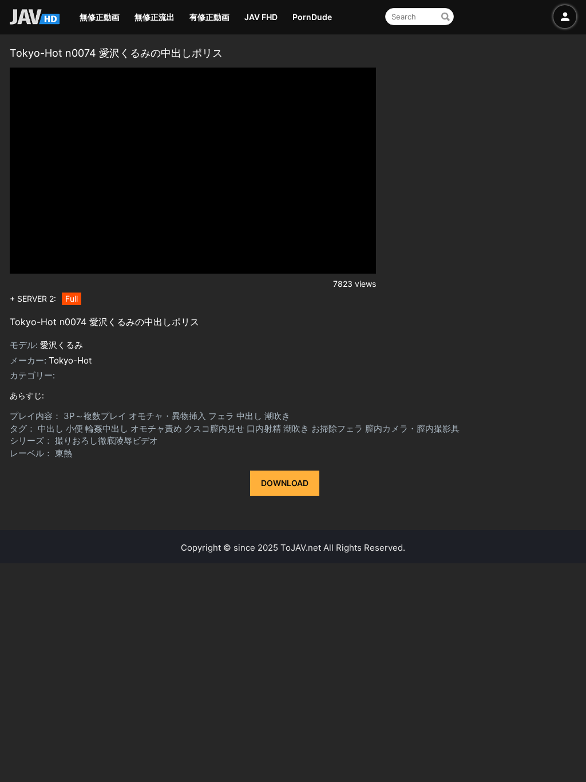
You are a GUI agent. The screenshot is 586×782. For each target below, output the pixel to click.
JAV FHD (261, 17)
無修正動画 (100, 17)
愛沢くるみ (61, 344)
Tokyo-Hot (70, 360)
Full (71, 298)
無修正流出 (154, 17)
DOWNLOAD (284, 483)
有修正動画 (209, 17)
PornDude (312, 17)
